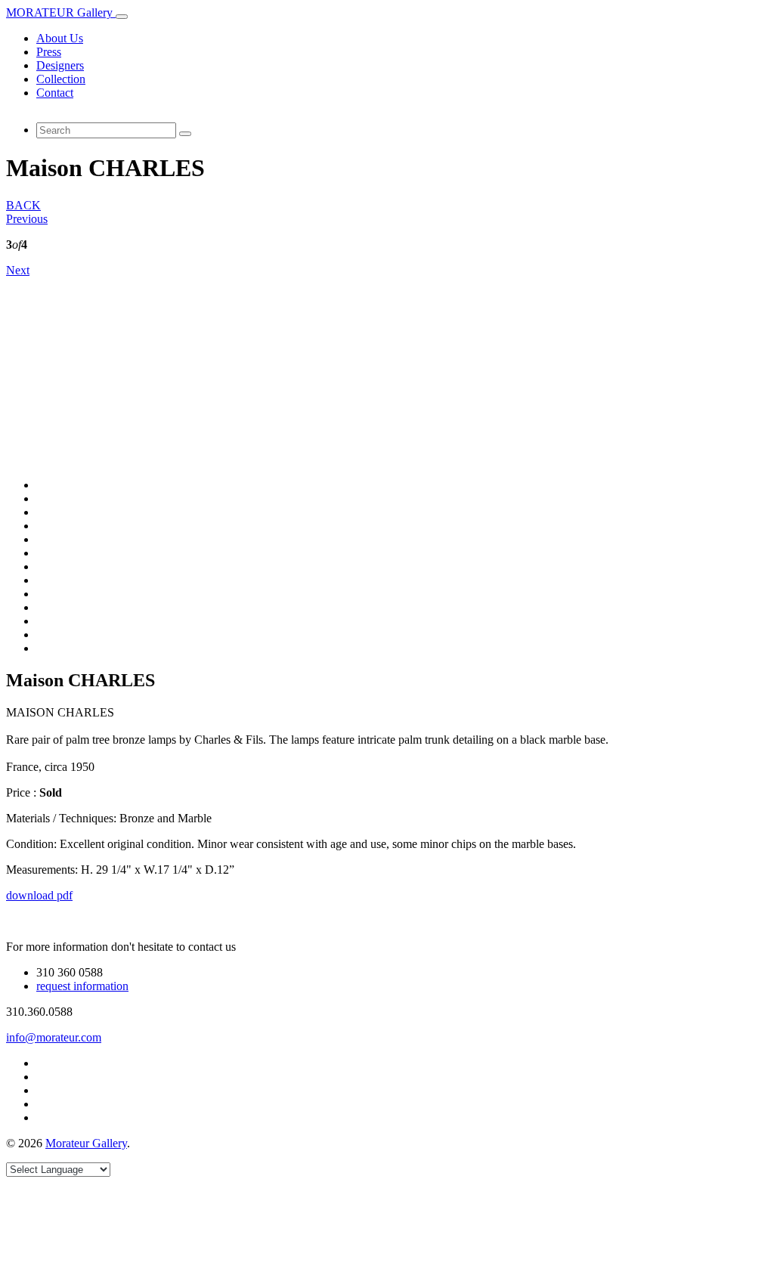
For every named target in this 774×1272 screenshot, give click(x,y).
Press (48, 51)
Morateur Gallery (86, 1143)
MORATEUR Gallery (61, 12)
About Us (59, 38)
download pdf (39, 895)
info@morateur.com (53, 1037)
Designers (60, 65)
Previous (27, 218)
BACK (23, 205)
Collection (60, 79)
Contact (54, 92)
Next (17, 270)
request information (82, 986)
